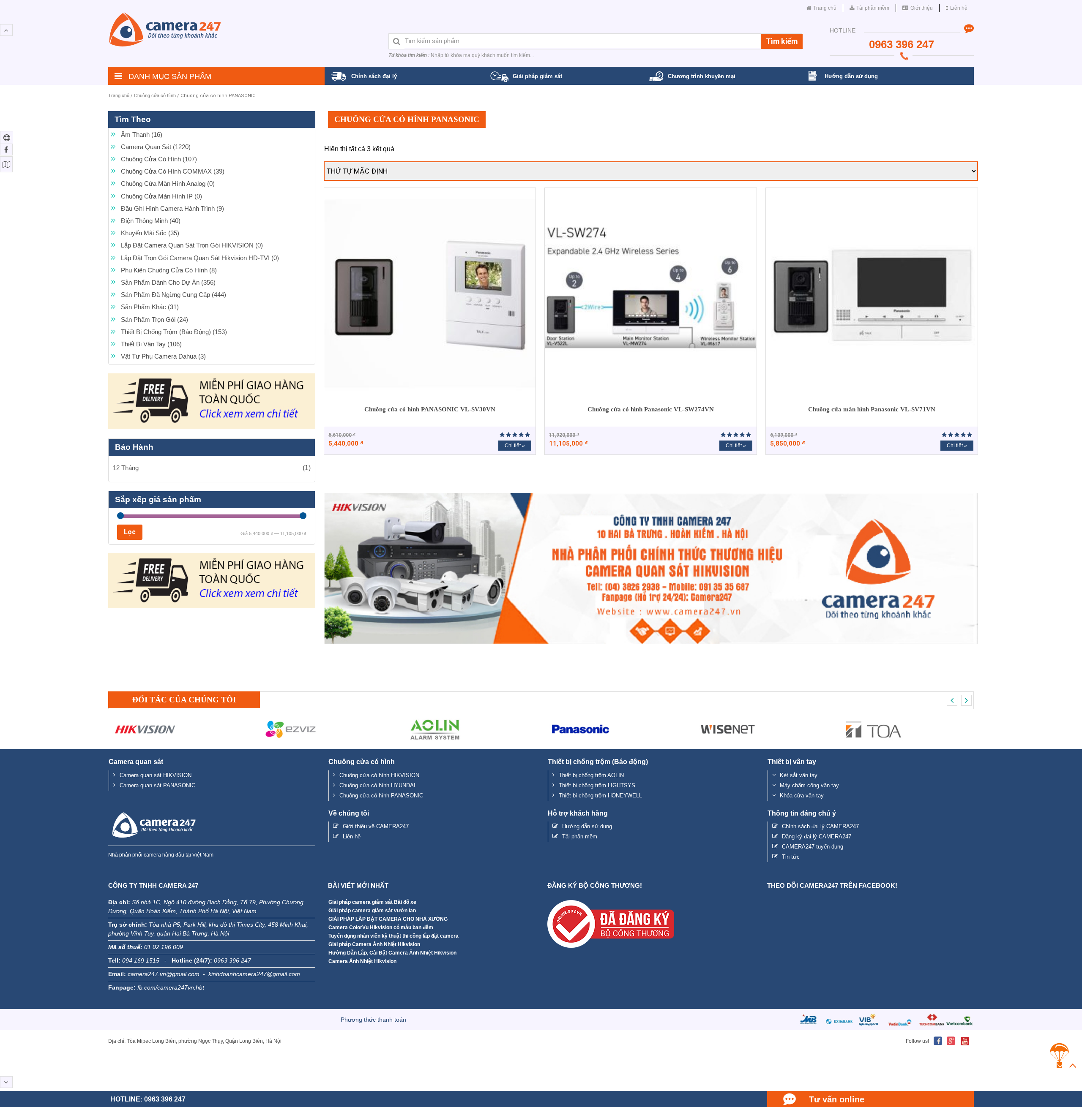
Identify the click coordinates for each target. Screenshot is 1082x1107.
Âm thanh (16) (141, 134)
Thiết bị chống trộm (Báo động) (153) (174, 331)
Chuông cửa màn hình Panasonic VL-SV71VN (871, 409)
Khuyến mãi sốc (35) (150, 233)
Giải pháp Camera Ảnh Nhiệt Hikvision (374, 944)
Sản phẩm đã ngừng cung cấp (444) (173, 294)
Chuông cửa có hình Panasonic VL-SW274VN (650, 409)
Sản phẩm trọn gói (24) (154, 319)
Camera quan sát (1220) (156, 146)
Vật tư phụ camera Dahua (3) (163, 356)
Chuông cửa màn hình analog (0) (168, 183)
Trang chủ (118, 95)
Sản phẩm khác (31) (150, 306)
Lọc (130, 532)
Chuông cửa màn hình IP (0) (161, 196)
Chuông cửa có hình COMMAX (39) (172, 171)
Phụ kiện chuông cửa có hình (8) (169, 270)
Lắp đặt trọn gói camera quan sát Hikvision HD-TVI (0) (200, 257)
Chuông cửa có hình (155, 95)
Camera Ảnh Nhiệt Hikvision (362, 961)
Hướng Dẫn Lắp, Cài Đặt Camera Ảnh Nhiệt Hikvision (392, 953)
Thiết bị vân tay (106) (151, 344)
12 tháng (126, 467)
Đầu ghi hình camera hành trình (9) (172, 208)
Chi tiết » (515, 446)
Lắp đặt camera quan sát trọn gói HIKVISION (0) (192, 245)
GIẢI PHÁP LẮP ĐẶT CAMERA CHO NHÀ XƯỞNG (388, 919)
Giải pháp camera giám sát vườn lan (372, 911)
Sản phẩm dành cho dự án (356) (168, 282)
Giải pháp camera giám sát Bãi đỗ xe (372, 902)
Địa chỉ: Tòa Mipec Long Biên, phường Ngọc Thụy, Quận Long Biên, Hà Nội (194, 1041)
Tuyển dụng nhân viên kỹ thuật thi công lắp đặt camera (393, 936)
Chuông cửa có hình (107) (159, 159)
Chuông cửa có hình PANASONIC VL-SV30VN (429, 409)
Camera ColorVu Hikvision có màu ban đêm (380, 927)
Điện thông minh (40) (150, 220)
